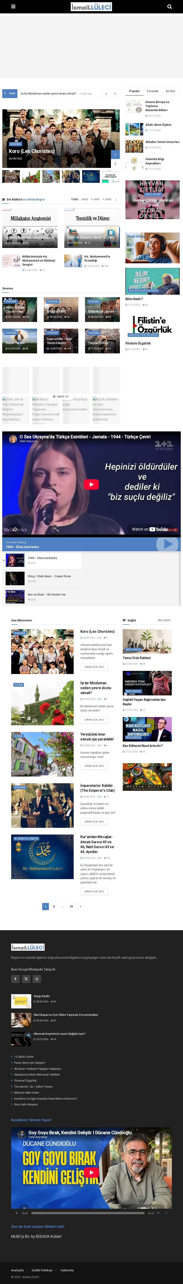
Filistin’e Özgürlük (138, 343)
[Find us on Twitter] (26, 979)
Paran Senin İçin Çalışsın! (29, 1062)
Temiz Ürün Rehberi (137, 658)
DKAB (84, 199)
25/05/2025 (173, 211)
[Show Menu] (13, 6)
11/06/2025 (96, 348)
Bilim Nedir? (134, 299)
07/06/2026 (76, 243)
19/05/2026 (92, 266)
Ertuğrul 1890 (56, 311)
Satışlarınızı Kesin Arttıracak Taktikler (37, 1074)
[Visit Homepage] (91, 6)
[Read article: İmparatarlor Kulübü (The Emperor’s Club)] (152, 281)
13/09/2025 (131, 710)
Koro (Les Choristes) (32, 151)
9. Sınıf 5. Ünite (26, 838)
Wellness (164, 620)
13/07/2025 (131, 751)
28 (26, 243)
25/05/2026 (131, 664)
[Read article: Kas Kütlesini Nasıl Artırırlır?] (147, 729)
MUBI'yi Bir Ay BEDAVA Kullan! (36, 1236)
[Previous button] (115, 163)
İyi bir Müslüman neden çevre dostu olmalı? (95, 688)
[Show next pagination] (80, 906)
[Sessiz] (158, 1213)
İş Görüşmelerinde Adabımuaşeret (30, 237)
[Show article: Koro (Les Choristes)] (11, 176)
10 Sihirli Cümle (23, 1056)
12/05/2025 (55, 348)
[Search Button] (169, 6)
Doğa (19, 684)
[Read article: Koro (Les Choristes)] (42, 651)
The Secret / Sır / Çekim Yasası (33, 1086)
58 (26, 348)
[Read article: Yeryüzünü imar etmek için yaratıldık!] (42, 754)
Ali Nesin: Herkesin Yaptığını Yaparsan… (38, 1068)
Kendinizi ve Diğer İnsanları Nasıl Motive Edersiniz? (45, 1098)
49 (146, 349)
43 (109, 317)
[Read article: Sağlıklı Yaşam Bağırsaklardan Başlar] (147, 683)
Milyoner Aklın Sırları (26, 1092)
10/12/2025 (41, 1039)
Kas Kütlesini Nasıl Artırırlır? (143, 746)
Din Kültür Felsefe (143, 290)
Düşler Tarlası (15, 343)
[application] (91, 1172)
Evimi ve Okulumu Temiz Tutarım (90, 237)
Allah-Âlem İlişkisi (158, 124)
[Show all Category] (116, 199)
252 (108, 858)
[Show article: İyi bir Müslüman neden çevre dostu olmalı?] (31, 176)
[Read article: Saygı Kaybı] (21, 1001)
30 (143, 751)
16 (88, 243)
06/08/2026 (88, 638)
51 (71, 906)
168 (106, 266)
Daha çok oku (96, 666)
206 (27, 317)
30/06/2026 (88, 858)
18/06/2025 (55, 317)
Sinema (15, 144)
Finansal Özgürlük (25, 1080)
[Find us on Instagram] (37, 979)
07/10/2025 (133, 349)
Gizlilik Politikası (42, 1270)
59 (143, 664)
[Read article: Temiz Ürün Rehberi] (147, 641)
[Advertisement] (91, 47)
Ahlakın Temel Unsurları (163, 142)
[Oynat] (17, 1213)
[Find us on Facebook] (15, 979)
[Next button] (115, 154)
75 (43, 270)
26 (68, 317)
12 (107, 797)
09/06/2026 (14, 243)
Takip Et (62, 396)
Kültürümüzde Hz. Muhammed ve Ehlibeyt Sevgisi (38, 260)
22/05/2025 (14, 348)
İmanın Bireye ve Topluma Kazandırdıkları (157, 106)
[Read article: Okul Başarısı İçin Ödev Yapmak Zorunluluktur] (21, 1020)
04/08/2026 (88, 699)
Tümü (74, 199)
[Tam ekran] (166, 1213)
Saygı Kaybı (41, 996)
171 (132, 213)
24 (54, 1001)
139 (69, 348)
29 (54, 1020)
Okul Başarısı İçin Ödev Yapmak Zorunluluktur (65, 1014)
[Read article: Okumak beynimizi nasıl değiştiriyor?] (21, 1039)
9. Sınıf (107, 199)
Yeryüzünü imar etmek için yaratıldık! (44, 93)
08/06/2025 (96, 317)
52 (109, 348)
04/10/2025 (14, 317)
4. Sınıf (95, 199)
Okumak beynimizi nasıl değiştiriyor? (59, 1033)
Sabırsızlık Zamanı (101, 311)
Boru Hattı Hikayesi (26, 1104)
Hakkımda (67, 1270)
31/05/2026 (30, 270)
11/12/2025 (133, 305)
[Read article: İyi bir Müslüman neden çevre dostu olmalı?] (51, 176)
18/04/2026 (41, 1001)
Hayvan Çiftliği (98, 343)
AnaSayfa (17, 1270)
